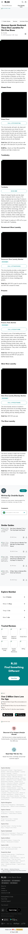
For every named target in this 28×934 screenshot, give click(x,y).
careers (3, 888)
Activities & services (14, 869)
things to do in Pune (10, 827)
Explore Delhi (4, 845)
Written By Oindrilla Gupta (12, 495)
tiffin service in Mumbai (13, 771)
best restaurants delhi (11, 849)
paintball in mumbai (12, 784)
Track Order (4, 899)
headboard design (11, 864)
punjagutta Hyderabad (17, 834)
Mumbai (6, 869)
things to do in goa (6, 819)
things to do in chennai (7, 811)
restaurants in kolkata (13, 841)
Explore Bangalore (6, 802)
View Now (14, 678)
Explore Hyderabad (6, 831)
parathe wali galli (5, 847)
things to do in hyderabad (8, 833)
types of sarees (14, 857)
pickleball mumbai (11, 788)
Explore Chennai (5, 809)
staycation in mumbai (12, 783)
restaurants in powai (6, 770)
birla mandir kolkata (6, 840)
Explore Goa (4, 816)
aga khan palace (5, 826)
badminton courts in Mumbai (14, 779)
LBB (2, 869)
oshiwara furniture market (14, 789)
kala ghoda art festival (13, 778)
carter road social (16, 797)
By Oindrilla (4, 33)
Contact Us (4, 890)
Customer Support (6, 901)
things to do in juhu (13, 792)
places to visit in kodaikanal (18, 806)
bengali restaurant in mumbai (14, 775)
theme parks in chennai (15, 813)
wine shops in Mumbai (13, 796)
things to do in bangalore (8, 804)
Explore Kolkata (5, 838)
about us (3, 886)
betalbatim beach (10, 820)
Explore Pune (4, 824)
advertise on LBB (5, 892)
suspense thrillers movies (8, 854)
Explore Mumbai (5, 768)
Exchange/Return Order (7, 896)
